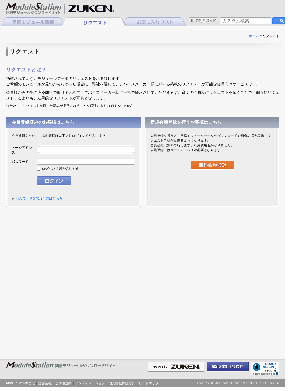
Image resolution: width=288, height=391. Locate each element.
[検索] (280, 20)
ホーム (254, 36)
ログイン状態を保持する (60, 169)
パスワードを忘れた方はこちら (39, 198)
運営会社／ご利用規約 (55, 383)
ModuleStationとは (20, 383)
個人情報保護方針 (121, 383)
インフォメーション (90, 383)
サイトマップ (149, 383)
